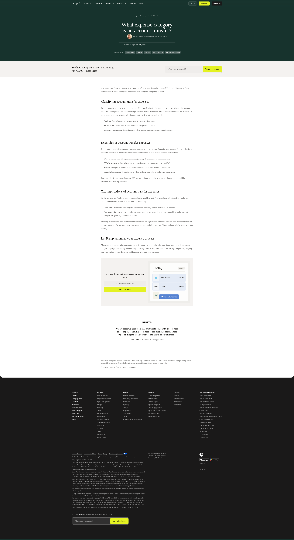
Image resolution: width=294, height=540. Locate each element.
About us (75, 392)
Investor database (205, 422)
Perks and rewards (205, 396)
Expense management (104, 399)
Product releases (77, 407)
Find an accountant (205, 399)
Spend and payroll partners (157, 410)
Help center (75, 404)
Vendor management (103, 422)
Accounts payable (103, 419)
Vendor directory (204, 431)
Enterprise (177, 405)
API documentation (78, 416)
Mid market (178, 402)
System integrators (154, 405)
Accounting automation (130, 399)
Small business (179, 399)
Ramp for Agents (77, 410)
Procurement (101, 416)
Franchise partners (154, 416)
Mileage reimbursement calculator (210, 416)
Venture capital (153, 402)
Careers (74, 395)
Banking (100, 407)
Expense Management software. (126, 367)
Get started (216, 3)
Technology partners (155, 407)
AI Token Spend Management (132, 419)
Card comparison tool (206, 419)
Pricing (141, 3)
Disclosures (104, 507)
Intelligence (126, 402)
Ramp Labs (75, 413)
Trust (99, 431)
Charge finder (203, 410)
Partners (97, 3)
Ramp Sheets (101, 437)
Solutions (108, 3)
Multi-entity (127, 413)
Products (86, 3)
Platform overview (129, 396)
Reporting (126, 405)
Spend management (103, 402)
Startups (176, 396)
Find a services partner (206, 402)
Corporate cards (102, 396)
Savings (125, 407)
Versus (74, 419)
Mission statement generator (208, 407)
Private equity (152, 399)
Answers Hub (203, 437)
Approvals (100, 425)
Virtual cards (203, 434)
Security (100, 428)
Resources (120, 3)
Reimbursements (102, 413)
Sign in (192, 3)
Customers (132, 3)
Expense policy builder (206, 428)
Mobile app (101, 434)
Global (125, 416)
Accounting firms (154, 396)
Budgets (99, 405)
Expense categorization (206, 425)
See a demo (204, 3)
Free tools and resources (207, 393)
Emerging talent (77, 398)
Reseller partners (153, 413)
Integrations (126, 410)
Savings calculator (205, 405)
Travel (99, 410)
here (104, 502)
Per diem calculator (205, 413)
